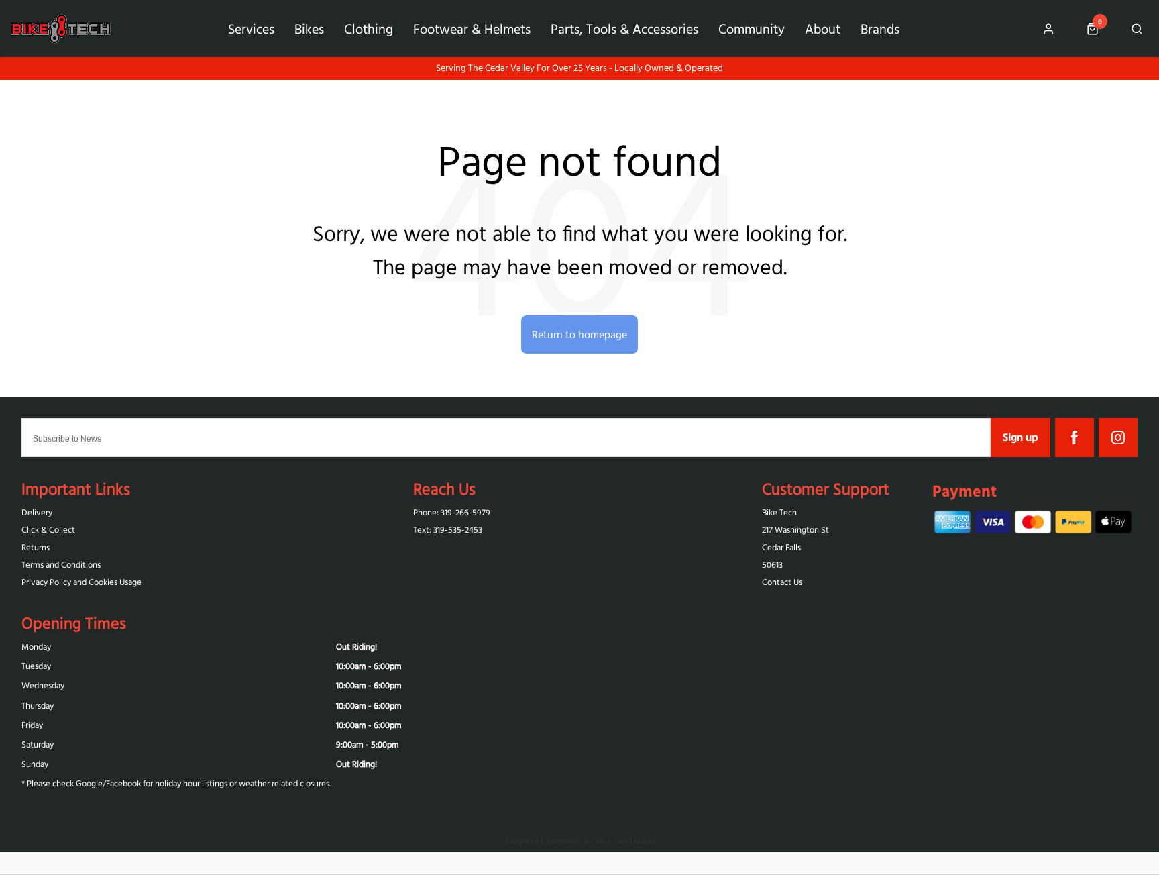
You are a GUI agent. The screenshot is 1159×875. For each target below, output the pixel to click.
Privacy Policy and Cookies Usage (81, 582)
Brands (880, 28)
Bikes (309, 28)
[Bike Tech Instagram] (1118, 437)
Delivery (36, 512)
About (822, 28)
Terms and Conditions (61, 564)
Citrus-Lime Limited (623, 840)
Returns (35, 547)
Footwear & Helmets (472, 28)
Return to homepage (579, 334)
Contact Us (782, 582)
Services (251, 28)
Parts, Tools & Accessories (624, 28)
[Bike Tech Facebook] (1074, 437)
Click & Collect (48, 529)
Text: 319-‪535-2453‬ (447, 529)
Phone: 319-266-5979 (451, 512)
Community (751, 28)
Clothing (368, 28)
